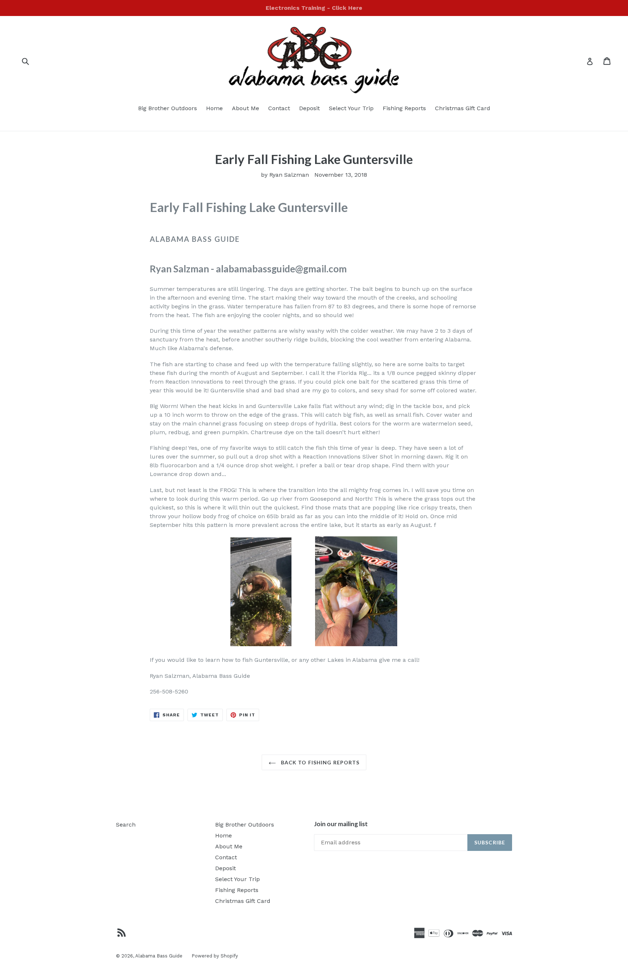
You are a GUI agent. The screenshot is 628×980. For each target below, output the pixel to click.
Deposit (309, 108)
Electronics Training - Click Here (314, 7)
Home (214, 108)
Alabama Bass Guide (158, 956)
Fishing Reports (404, 108)
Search (126, 824)
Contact (279, 108)
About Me (245, 108)
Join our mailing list (341, 824)
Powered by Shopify (215, 956)
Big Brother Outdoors (167, 108)
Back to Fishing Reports (319, 762)
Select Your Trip (351, 108)
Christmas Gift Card (462, 108)
